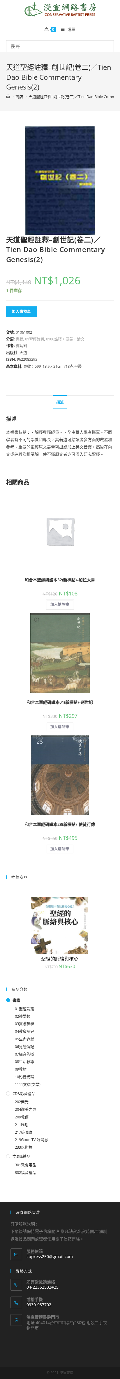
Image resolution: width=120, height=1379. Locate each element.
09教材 (21, 1069)
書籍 (19, 339)
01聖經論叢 (34, 339)
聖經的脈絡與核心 (59, 959)
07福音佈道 (24, 1054)
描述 (60, 401)
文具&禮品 (21, 1156)
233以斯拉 (23, 1147)
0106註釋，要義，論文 (65, 339)
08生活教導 (24, 1061)
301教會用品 (25, 1164)
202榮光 (22, 1101)
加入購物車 (21, 311)
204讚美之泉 (25, 1109)
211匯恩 (22, 1124)
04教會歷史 (24, 1031)
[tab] (60, 402)
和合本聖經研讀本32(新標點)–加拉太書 (60, 580)
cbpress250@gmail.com (50, 1256)
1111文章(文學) (27, 1084)
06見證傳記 (24, 1046)
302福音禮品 (25, 1172)
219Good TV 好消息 (31, 1139)
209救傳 (22, 1117)
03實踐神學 (24, 1023)
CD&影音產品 (24, 1093)
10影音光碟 (24, 1076)
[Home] (8, 96)
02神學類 (22, 1016)
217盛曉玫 (23, 1132)
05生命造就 (24, 1039)
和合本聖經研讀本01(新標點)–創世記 (60, 702)
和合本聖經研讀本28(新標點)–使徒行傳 (60, 824)
